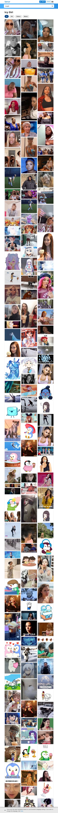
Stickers (18, 16)
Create (43, 1)
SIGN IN (48, 1)
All (6, 16)
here (22, 811)
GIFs (12, 16)
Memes (26, 16)
